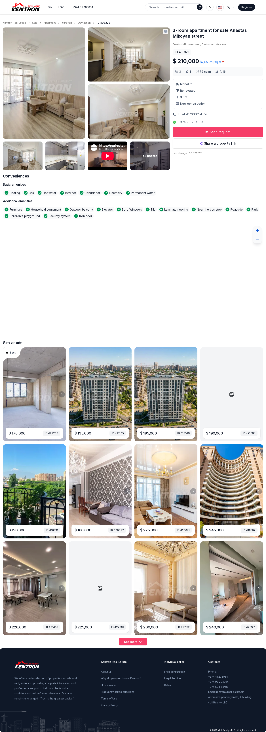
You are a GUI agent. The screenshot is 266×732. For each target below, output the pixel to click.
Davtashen (84, 22)
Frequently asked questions (117, 691)
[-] (257, 239)
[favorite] (165, 31)
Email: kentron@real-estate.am (226, 691)
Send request (220, 132)
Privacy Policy (109, 705)
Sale (34, 22)
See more (131, 642)
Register (246, 7)
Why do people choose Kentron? (121, 678)
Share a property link (220, 143)
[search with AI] (199, 7)
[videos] (107, 156)
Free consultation (174, 671)
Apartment (50, 22)
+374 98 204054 (190, 122)
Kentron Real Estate (14, 22)
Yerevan (67, 22)
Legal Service (172, 678)
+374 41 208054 (82, 7)
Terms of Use (109, 698)
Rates (167, 685)
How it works (108, 685)
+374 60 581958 (218, 686)
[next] (62, 394)
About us (106, 671)
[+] (257, 230)
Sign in (231, 7)
